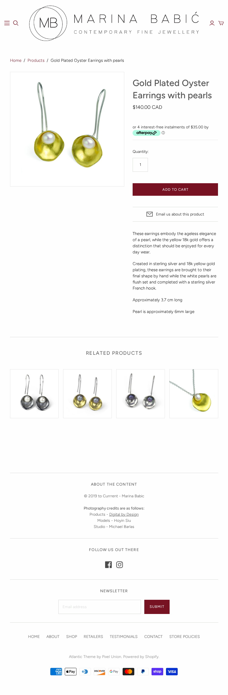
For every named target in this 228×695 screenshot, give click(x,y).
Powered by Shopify (140, 656)
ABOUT (53, 636)
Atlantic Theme (82, 656)
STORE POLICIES (184, 636)
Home (15, 60)
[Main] (7, 23)
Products (36, 60)
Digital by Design (124, 514)
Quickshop (21, 431)
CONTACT (153, 636)
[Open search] (16, 23)
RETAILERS (93, 636)
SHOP (71, 636)
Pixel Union (111, 656)
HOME (34, 636)
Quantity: (140, 151)
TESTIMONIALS (124, 636)
